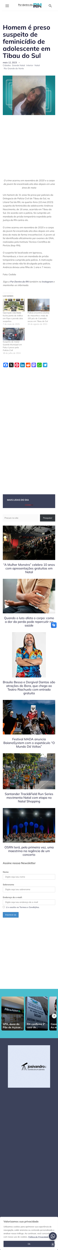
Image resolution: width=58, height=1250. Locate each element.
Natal (37, 65)
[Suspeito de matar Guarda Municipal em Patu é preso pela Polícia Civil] (14, 334)
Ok (29, 1244)
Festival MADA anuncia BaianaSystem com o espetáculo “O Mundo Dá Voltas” (29, 742)
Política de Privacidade (38, 1237)
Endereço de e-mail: (12, 897)
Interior (29, 65)
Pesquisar (47, 518)
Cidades (7, 65)
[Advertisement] (29, 148)
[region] (29, 1233)
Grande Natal (18, 65)
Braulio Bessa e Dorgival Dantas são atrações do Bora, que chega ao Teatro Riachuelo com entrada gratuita (29, 687)
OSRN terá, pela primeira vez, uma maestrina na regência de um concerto (29, 851)
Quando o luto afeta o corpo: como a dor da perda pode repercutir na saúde (29, 621)
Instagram (47, 281)
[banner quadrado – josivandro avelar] (29, 1066)
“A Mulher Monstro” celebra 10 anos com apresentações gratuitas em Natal (29, 568)
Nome (6, 872)
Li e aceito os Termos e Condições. (22, 907)
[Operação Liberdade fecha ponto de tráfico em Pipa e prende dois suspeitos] (14, 305)
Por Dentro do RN (19, 281)
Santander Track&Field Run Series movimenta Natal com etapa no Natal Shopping (29, 797)
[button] (50, 6)
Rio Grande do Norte (14, 68)
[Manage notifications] (53, 1244)
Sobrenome (8, 884)
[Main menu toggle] (7, 5)
